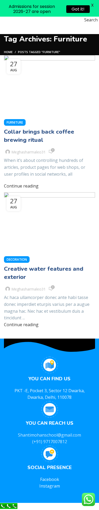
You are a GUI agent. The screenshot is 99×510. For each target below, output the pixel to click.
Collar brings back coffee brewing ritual (39, 136)
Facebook (49, 479)
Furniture (15, 122)
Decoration (17, 259)
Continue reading (21, 186)
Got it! (78, 9)
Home (8, 52)
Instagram (49, 486)
